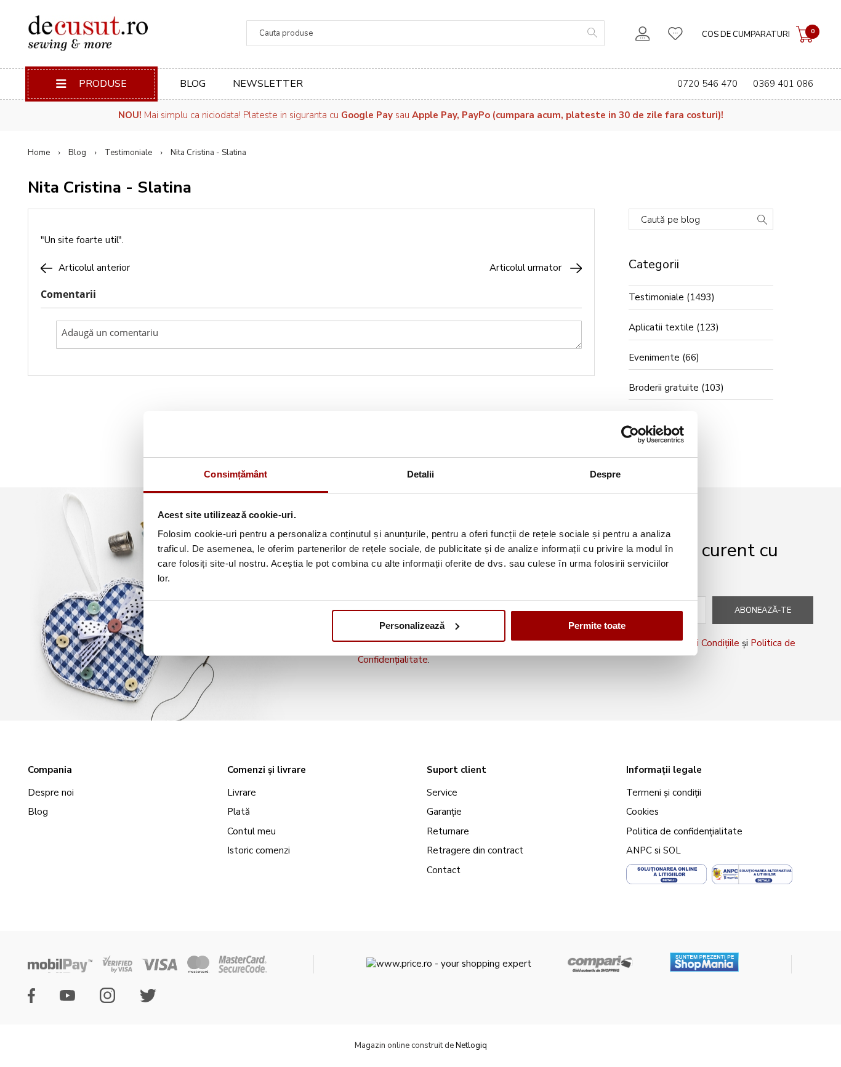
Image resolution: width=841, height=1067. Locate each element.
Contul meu (251, 831)
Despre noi (51, 792)
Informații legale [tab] (664, 770)
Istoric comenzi (258, 850)
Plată (238, 811)
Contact (444, 870)
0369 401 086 (783, 84)
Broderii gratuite (664, 388)
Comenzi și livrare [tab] (266, 770)
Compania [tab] (50, 770)
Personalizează (412, 625)
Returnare (448, 831)
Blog (193, 83)
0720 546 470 (707, 84)
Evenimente (654, 357)
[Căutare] (762, 221)
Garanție (444, 811)
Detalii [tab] (421, 474)
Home (39, 152)
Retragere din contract (475, 850)
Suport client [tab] (456, 770)
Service (442, 792)
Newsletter (268, 83)
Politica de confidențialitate (684, 831)
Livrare (241, 792)
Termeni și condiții (663, 792)
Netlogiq (471, 1045)
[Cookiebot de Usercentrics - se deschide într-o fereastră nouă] (630, 434)
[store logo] (88, 33)
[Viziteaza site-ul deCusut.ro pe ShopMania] (704, 957)
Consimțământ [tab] (235, 474)
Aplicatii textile (661, 327)
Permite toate (597, 625)
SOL (672, 850)
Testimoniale (128, 152)
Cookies (642, 811)
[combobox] (425, 33)
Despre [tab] (605, 474)
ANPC (639, 850)
